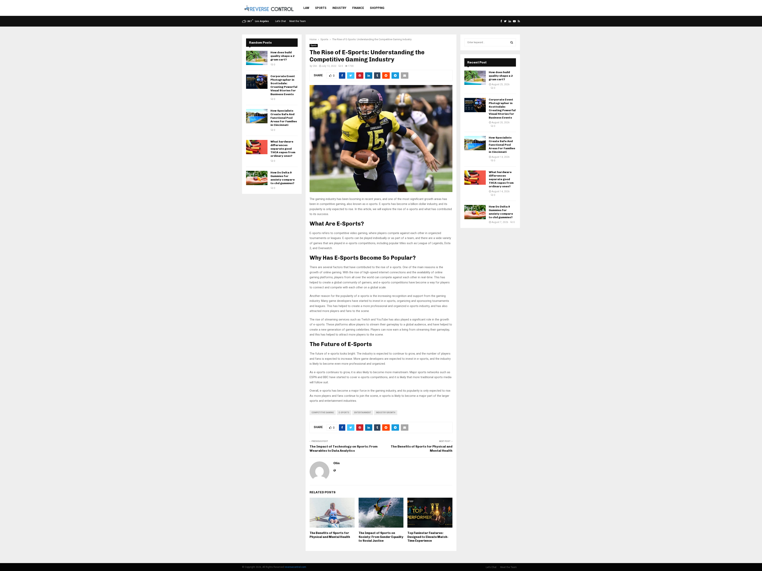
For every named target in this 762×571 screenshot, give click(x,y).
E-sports (344, 412)
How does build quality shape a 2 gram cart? (282, 56)
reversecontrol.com (295, 567)
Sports (320, 8)
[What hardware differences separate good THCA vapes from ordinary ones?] (256, 147)
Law (306, 8)
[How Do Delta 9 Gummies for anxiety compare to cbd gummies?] (256, 178)
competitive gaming (323, 412)
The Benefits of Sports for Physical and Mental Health (330, 535)
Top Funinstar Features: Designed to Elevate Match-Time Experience (427, 536)
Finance (358, 8)
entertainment (362, 412)
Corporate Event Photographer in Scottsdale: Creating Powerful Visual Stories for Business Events (283, 85)
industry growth (385, 412)
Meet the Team (297, 21)
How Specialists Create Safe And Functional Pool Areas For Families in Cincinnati (283, 118)
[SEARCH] (511, 42)
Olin (315, 66)
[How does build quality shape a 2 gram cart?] (256, 58)
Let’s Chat (280, 21)
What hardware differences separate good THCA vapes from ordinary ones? (282, 149)
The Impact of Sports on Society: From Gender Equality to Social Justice (381, 536)
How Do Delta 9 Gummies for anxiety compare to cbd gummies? (282, 178)
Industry (339, 8)
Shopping (377, 8)
